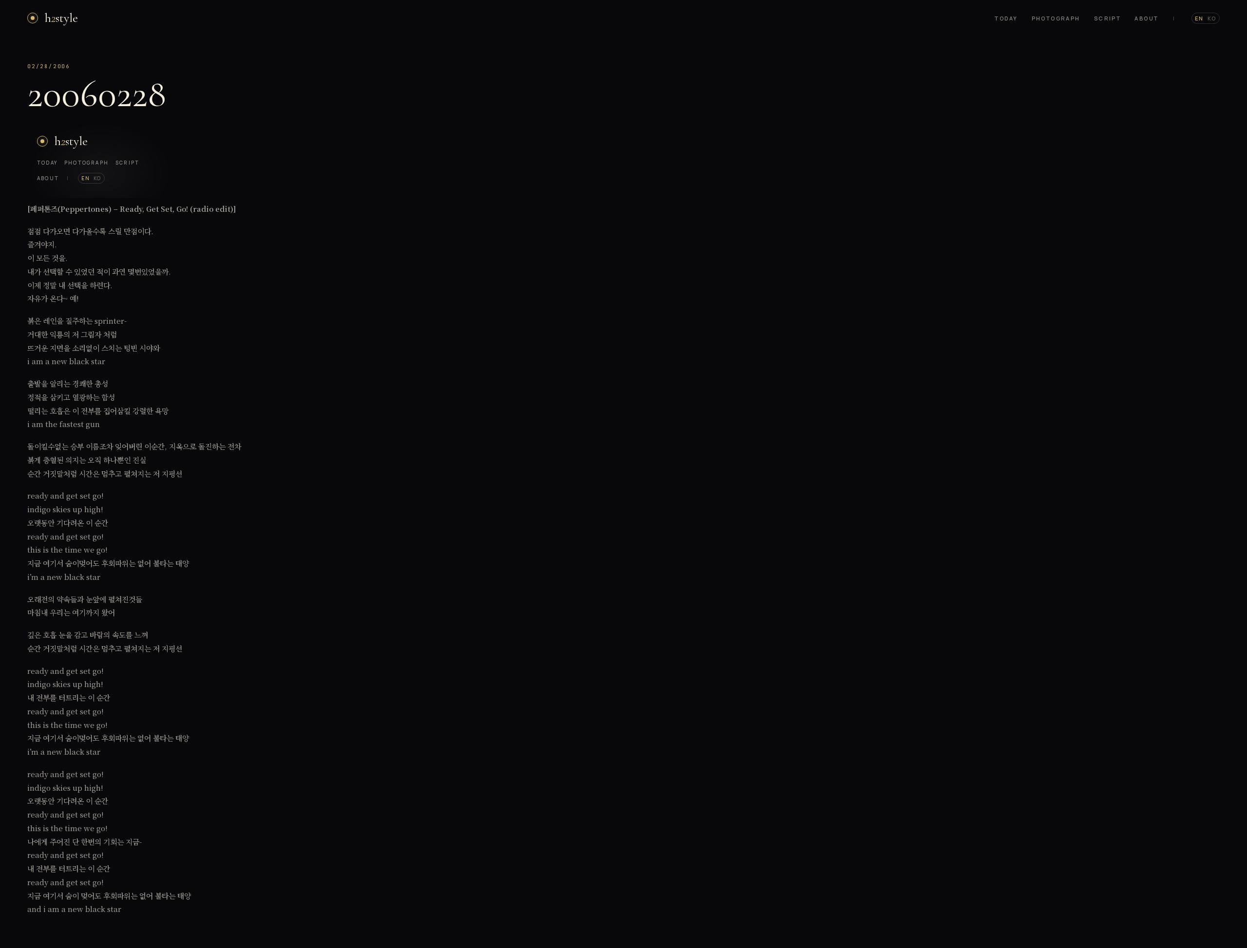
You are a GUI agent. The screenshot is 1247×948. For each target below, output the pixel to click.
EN (1199, 18)
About (1146, 18)
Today (1006, 18)
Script (1107, 18)
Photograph (1056, 18)
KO (1212, 18)
